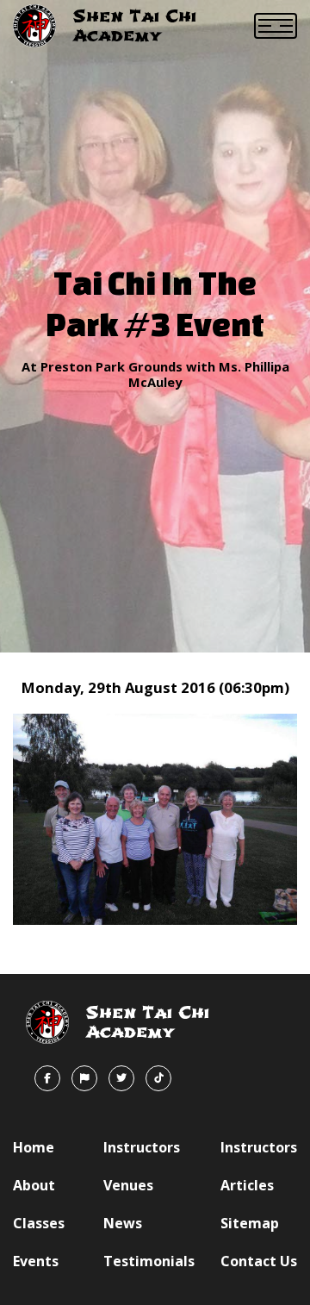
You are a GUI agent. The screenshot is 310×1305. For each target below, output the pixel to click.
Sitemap (249, 1223)
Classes (39, 1223)
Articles (247, 1185)
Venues (128, 1185)
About (34, 1185)
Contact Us (258, 1261)
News (122, 1223)
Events (36, 1261)
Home (33, 1147)
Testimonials (149, 1261)
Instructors (141, 1147)
